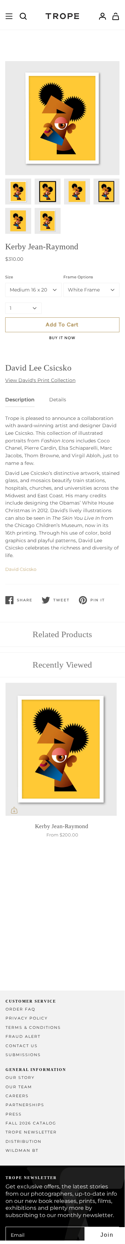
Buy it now (62, 338)
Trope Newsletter (31, 1132)
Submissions (23, 1055)
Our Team (19, 1087)
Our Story (20, 1077)
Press (14, 1114)
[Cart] (115, 16)
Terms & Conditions (33, 1027)
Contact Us (22, 1046)
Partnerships (25, 1105)
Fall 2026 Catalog (31, 1123)
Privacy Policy (27, 1018)
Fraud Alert (23, 1036)
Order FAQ (20, 1009)
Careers (17, 1096)
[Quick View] (14, 810)
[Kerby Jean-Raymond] (62, 751)
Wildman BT (22, 1150)
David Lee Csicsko (38, 367)
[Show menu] (9, 16)
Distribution (24, 1141)
